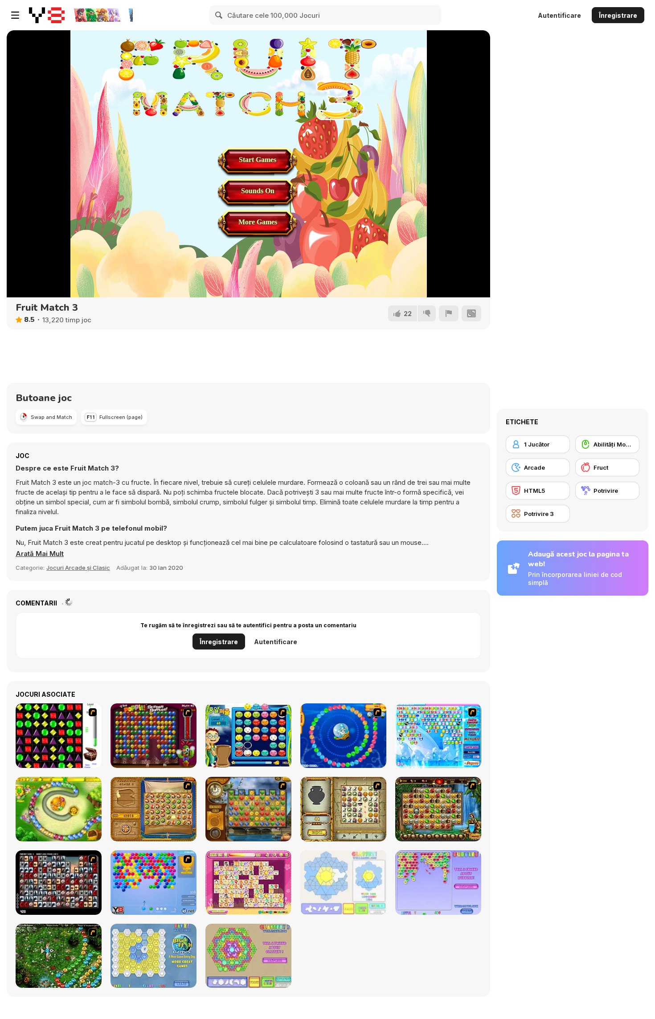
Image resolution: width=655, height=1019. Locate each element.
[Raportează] (448, 313)
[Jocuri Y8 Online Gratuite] (47, 15)
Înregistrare (618, 15)
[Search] (219, 15)
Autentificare (559, 15)
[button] (40, 554)
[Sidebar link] (15, 15)
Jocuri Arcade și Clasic (78, 567)
